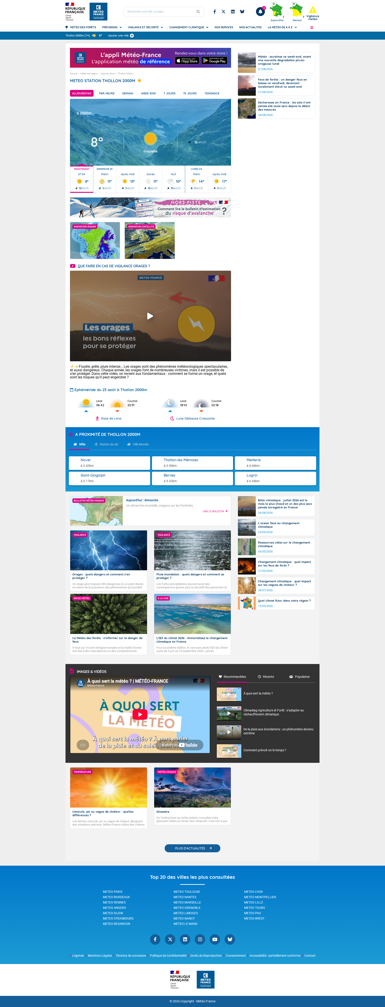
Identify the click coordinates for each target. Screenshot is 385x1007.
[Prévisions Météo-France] (98, 11)
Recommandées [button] (235, 676)
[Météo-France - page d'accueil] (206, 980)
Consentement (236, 955)
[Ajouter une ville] (132, 35)
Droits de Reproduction (206, 955)
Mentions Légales (100, 955)
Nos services (224, 27)
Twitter (223, 12)
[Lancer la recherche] (198, 12)
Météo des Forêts (83, 27)
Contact (309, 955)
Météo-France (205, 1001)
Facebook (214, 12)
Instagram (200, 939)
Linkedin (233, 12)
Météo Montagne (88, 73)
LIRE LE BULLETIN (213, 511)
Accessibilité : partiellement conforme (275, 955)
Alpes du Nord (108, 73)
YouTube (215, 939)
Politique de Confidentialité (168, 955)
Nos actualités (250, 27)
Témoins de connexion (131, 955)
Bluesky (242, 12)
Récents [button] (268, 676)
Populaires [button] (302, 676)
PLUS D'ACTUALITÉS (190, 848)
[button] (312, 27)
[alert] (312, 13)
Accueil (73, 73)
